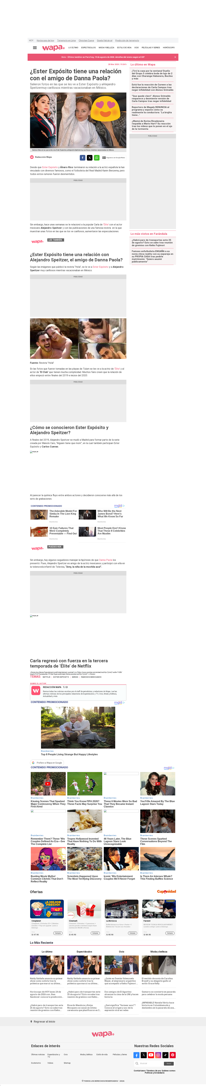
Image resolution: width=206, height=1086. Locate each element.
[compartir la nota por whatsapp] (97, 158)
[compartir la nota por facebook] (82, 158)
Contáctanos (140, 1071)
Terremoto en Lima (66, 40)
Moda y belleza (86, 1054)
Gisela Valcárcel (104, 40)
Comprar (58, 933)
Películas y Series (120, 1054)
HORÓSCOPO (169, 47)
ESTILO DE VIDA (124, 47)
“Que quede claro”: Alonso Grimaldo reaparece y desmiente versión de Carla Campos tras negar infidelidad (151, 99)
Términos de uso (153, 1071)
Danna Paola (105, 560)
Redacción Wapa (43, 157)
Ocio (66, 1054)
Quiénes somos (168, 1071)
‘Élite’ (106, 224)
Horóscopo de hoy (45, 40)
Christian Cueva (86, 40)
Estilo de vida (102, 1054)
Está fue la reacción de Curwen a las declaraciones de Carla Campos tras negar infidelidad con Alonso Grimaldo (152, 87)
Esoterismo (36, 1063)
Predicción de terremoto (127, 40)
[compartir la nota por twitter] (89, 158)
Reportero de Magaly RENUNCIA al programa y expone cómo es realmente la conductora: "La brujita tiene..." (152, 111)
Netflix (46, 677)
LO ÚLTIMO (73, 47)
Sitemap (67, 1063)
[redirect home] (53, 48)
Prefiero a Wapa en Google (49, 763)
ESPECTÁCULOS (88, 47)
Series (75, 677)
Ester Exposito (61, 677)
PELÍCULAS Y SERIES (151, 47)
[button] (175, 57)
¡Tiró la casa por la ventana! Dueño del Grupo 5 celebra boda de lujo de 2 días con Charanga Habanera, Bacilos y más (152, 75)
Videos (50, 1063)
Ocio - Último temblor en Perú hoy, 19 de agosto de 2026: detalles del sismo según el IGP (103, 57)
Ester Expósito (50, 167)
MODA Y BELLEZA (106, 47)
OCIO (136, 47)
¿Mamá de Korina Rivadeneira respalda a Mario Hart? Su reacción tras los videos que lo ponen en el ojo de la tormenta (152, 125)
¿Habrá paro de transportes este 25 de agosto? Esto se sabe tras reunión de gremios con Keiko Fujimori (152, 243)
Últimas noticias (38, 1054)
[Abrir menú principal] (35, 47)
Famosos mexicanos (91, 677)
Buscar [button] (169, 1063)
